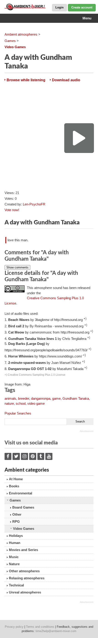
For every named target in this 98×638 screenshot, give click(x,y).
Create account (81, 7)
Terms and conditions (40, 626)
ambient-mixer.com (27, 7)
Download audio (66, 80)
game (56, 398)
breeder (23, 398)
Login (59, 7)
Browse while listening (26, 80)
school (21, 403)
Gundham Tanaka (75, 398)
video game (36, 403)
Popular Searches (18, 413)
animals (10, 398)
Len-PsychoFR (34, 204)
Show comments (17, 267)
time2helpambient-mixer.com (56, 631)
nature (9, 403)
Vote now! (12, 210)
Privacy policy (14, 626)
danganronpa (40, 398)
